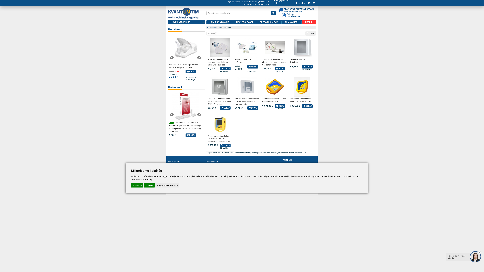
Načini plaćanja (212, 161)
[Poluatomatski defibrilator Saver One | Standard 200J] (302, 87)
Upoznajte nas (174, 161)
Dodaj (226, 69)
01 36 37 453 (264, 2)
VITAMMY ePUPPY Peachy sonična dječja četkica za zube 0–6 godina (184, 125)
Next (199, 58)
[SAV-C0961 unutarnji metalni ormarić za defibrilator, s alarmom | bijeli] (247, 87)
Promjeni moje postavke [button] (167, 185)
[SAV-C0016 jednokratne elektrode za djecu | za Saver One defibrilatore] (274, 48)
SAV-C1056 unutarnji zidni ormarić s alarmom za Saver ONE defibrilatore (219, 101)
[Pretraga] (273, 13)
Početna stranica (214, 28)
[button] (303, 3)
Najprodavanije (220, 22)
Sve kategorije (181, 22)
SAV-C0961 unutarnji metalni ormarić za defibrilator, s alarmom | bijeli (247, 101)
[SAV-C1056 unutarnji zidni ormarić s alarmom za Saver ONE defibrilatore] (220, 87)
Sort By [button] (310, 33)
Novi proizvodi (244, 22)
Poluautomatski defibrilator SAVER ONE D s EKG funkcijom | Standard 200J (219, 139)
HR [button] (296, 3)
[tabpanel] (185, 56)
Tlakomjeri (291, 22)
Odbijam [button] (149, 185)
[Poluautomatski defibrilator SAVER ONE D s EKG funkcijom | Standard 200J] (220, 124)
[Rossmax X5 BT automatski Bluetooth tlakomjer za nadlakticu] (185, 48)
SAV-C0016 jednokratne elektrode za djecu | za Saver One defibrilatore (274, 62)
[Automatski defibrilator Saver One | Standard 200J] (274, 87)
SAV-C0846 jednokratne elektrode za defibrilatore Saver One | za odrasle (218, 62)
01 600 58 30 (264, 4)
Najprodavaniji (175, 29)
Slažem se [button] (137, 185)
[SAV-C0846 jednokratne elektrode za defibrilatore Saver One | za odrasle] (220, 48)
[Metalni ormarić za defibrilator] (302, 48)
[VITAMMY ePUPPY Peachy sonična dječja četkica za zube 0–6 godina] (185, 106)
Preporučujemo (269, 22)
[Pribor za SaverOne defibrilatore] (247, 48)
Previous (172, 58)
